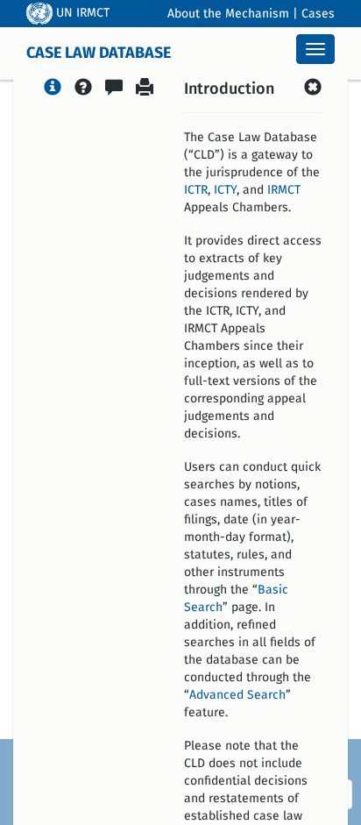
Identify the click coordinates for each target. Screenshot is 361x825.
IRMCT (284, 190)
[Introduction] (52, 89)
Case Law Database (98, 53)
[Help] (83, 89)
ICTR (196, 190)
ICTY (225, 190)
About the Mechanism (228, 14)
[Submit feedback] (114, 89)
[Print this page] (144, 89)
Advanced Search (237, 695)
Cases (318, 14)
